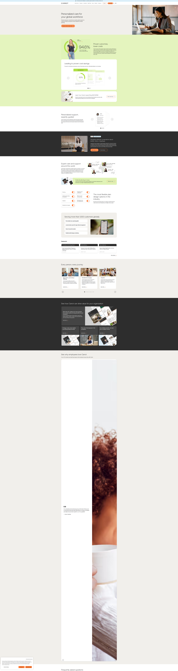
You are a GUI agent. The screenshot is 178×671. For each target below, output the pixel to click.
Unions (93, 3)
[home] (64, 3)
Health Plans (89, 3)
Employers (81, 3)
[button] (76, 3)
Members (96, 3)
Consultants (85, 3)
